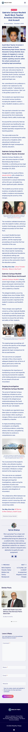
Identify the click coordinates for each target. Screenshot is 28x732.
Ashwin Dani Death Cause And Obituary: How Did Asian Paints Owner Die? (12, 612)
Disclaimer (16, 718)
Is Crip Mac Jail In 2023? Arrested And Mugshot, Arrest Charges (21, 571)
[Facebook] (14, 729)
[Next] (24, 605)
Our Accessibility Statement (11, 717)
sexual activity (6, 175)
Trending (14, 9)
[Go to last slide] (4, 605)
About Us (8, 716)
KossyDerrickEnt (21, 339)
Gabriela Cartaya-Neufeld (10, 279)
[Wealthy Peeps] (7, 2)
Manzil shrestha (9, 616)
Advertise (20, 717)
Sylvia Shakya (9, 23)
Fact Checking (6, 718)
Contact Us (12, 716)
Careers (12, 718)
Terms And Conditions (14, 720)
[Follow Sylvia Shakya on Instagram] (15, 556)
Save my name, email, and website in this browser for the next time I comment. (14, 690)
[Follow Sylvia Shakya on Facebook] (12, 556)
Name (5, 667)
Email (5, 675)
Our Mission (22, 718)
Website (5, 684)
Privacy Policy (19, 716)
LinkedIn (21, 458)
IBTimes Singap (16, 217)
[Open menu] (24, 2)
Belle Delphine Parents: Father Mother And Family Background (6, 571)
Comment (6, 643)
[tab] (11, 621)
